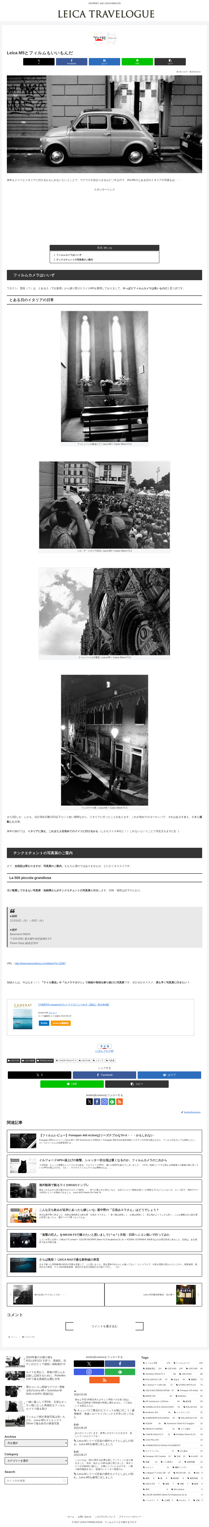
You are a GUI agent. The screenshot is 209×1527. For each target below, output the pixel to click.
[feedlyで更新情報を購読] (112, 1101)
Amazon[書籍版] (61, 1023)
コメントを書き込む (104, 1326)
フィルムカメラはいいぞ (68, 255)
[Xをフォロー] (89, 1101)
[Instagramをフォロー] (104, 1101)
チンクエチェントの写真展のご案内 (74, 259)
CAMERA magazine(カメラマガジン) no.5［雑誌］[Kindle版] (73, 1004)
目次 (100, 247)
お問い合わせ (84, 1516)
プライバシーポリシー (130, 1516)
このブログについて (105, 1516)
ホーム (70, 1516)
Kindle (44, 1023)
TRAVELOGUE (46, 1060)
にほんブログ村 (104, 1051)
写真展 (111, 1060)
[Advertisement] (104, 215)
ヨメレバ (53, 1013)
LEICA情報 (29, 1060)
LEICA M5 (14, 1060)
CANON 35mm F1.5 (67, 1060)
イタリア (99, 1060)
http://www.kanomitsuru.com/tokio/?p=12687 (40, 963)
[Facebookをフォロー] (97, 1101)
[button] (170, 61)
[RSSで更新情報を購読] (119, 1101)
